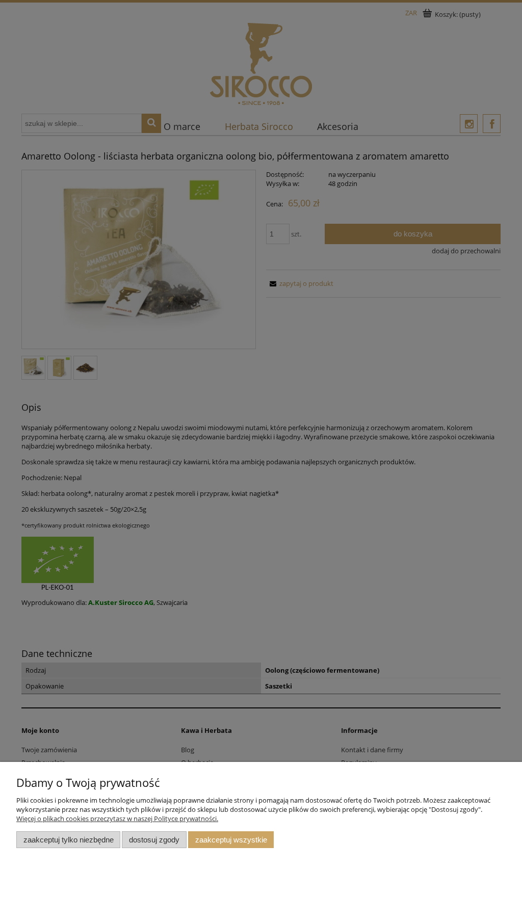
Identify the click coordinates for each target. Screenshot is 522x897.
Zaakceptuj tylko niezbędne (68, 839)
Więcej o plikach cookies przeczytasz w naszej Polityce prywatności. (117, 818)
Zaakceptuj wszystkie (231, 839)
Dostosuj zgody (154, 839)
